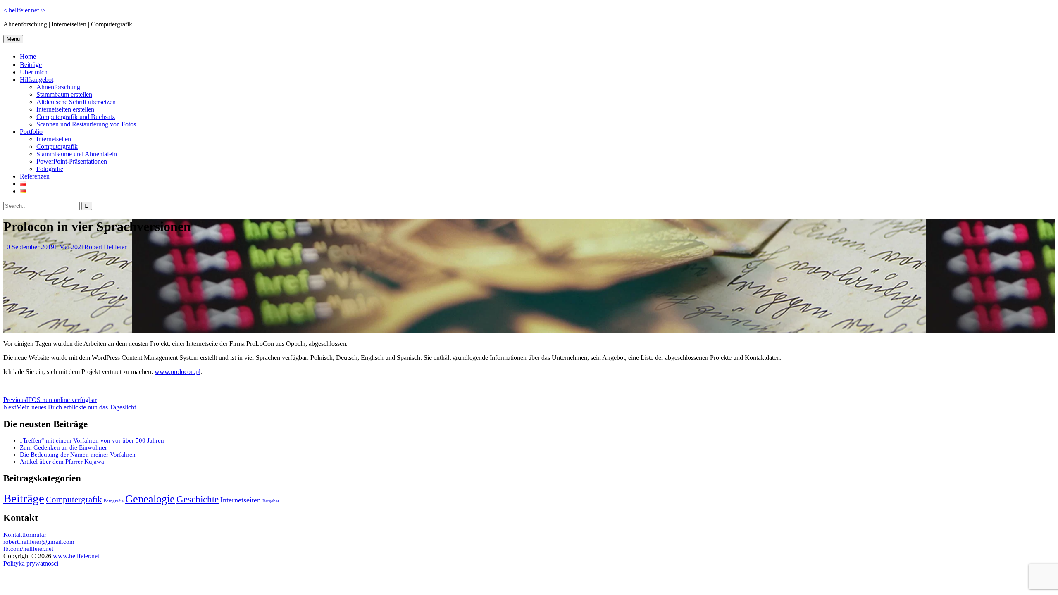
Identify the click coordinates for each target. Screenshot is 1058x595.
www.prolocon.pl (177, 371)
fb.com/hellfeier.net (28, 548)
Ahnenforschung (58, 86)
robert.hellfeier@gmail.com (38, 541)
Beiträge (31, 64)
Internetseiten (53, 139)
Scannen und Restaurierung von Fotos (86, 124)
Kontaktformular (24, 534)
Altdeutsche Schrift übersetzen (76, 101)
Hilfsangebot (36, 79)
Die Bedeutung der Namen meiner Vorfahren (78, 454)
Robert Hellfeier (105, 246)
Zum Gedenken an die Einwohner (63, 447)
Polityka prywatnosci (30, 563)
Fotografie (49, 168)
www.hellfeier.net (76, 555)
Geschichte (197, 499)
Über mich (34, 72)
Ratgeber (270, 501)
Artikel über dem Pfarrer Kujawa (62, 461)
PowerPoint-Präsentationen (71, 161)
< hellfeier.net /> (24, 10)
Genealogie (150, 499)
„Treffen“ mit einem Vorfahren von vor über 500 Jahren (92, 440)
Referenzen (35, 176)
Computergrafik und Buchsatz (75, 116)
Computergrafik (57, 146)
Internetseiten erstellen (65, 109)
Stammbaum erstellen (64, 94)
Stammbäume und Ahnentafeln (76, 153)
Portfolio (31, 131)
